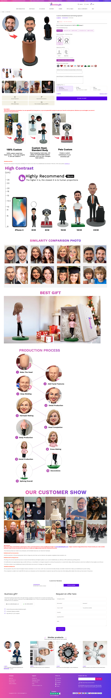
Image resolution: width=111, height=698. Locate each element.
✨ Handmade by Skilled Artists (29, 0)
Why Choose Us (12, 680)
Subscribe (98, 679)
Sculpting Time (64, 84)
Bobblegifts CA (23, 693)
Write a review (71, 585)
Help (93, 8)
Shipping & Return (36, 680)
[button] (65, 17)
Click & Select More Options (65, 60)
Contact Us (34, 678)
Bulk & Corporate (82, 8)
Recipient (52, 8)
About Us (11, 678)
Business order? (103, 93)
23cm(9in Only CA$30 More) (86, 30)
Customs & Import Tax (37, 685)
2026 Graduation (20, 8)
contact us (67, 163)
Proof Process (35, 681)
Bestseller (31, 8)
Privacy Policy (12, 681)
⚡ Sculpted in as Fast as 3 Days (47, 0)
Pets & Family (70, 8)
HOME (3, 11)
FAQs (33, 683)
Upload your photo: (60, 47)
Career (60, 8)
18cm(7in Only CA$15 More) (70, 30)
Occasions (42, 8)
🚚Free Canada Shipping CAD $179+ (11, 0)
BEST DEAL (8, 11)
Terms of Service (12, 683)
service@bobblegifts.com (61, 546)
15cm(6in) (59, 30)
